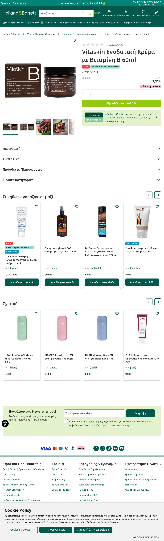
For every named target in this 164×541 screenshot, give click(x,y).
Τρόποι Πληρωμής (134, 474)
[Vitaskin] (92, 71)
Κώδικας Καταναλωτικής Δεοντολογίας (22, 500)
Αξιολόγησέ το (116, 45)
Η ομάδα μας (58, 479)
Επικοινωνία (131, 484)
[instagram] (102, 448)
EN (99, 13)
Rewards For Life (11, 495)
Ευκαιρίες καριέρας (61, 490)
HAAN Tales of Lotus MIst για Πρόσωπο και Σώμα (60, 356)
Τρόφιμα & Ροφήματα (123, 22)
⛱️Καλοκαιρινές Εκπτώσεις (14, 22)
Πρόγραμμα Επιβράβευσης (14, 3)
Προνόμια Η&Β (86, 490)
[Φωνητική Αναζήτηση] (83, 13)
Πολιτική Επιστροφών (14, 490)
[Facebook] (95, 448)
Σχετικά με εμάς (59, 469)
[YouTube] (121, 448)
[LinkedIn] (115, 448)
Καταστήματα (131, 469)
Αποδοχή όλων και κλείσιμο (93, 529)
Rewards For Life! (88, 495)
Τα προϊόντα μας (60, 484)
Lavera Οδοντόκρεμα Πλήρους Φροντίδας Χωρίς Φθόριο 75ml (21, 260)
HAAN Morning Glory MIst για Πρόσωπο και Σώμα (100, 356)
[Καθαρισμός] (76, 13)
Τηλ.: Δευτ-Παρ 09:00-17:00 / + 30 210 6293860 (147, 3)
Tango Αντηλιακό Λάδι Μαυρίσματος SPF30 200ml (61, 249)
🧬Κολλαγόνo (33, 22)
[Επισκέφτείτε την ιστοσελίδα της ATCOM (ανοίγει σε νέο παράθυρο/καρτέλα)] (146, 537)
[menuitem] (15, 23)
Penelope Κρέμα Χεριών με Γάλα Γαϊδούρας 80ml (141, 249)
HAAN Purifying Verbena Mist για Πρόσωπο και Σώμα (19, 358)
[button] (75, 77)
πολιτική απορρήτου (121, 425)
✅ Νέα (44, 22)
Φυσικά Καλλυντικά (81, 22)
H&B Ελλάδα (58, 474)
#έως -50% (96, 3)
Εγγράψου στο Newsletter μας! (32, 411)
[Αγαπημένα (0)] (143, 12)
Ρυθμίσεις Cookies (19, 529)
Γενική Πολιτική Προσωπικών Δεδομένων (23, 469)
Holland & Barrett (11, 34)
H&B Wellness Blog (88, 500)
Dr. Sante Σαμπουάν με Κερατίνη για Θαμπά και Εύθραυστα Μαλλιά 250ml (100, 251)
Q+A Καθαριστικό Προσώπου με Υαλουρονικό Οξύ (142, 358)
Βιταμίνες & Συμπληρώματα (60, 22)
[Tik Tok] (108, 448)
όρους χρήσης (95, 421)
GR (95, 13)
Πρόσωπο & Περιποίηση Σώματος (79, 34)
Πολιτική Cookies (11, 479)
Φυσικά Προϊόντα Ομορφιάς (41, 34)
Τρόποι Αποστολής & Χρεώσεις (18, 484)
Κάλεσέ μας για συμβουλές (138, 490)
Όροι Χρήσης (9, 474)
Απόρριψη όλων (56, 529)
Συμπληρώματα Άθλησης (102, 22)
